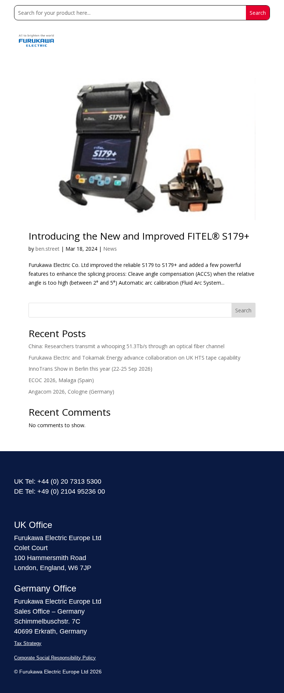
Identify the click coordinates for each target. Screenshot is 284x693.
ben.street (48, 248)
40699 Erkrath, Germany (50, 631)
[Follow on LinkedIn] (17, 506)
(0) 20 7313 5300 (76, 481)
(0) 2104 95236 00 (78, 491)
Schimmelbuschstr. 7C (47, 621)
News (110, 248)
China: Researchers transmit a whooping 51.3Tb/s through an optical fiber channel (126, 346)
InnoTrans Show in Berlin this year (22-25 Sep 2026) (90, 368)
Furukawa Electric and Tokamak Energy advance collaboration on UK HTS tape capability (134, 357)
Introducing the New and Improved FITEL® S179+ (138, 236)
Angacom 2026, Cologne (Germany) (71, 391)
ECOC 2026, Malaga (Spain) (61, 380)
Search (243, 310)
